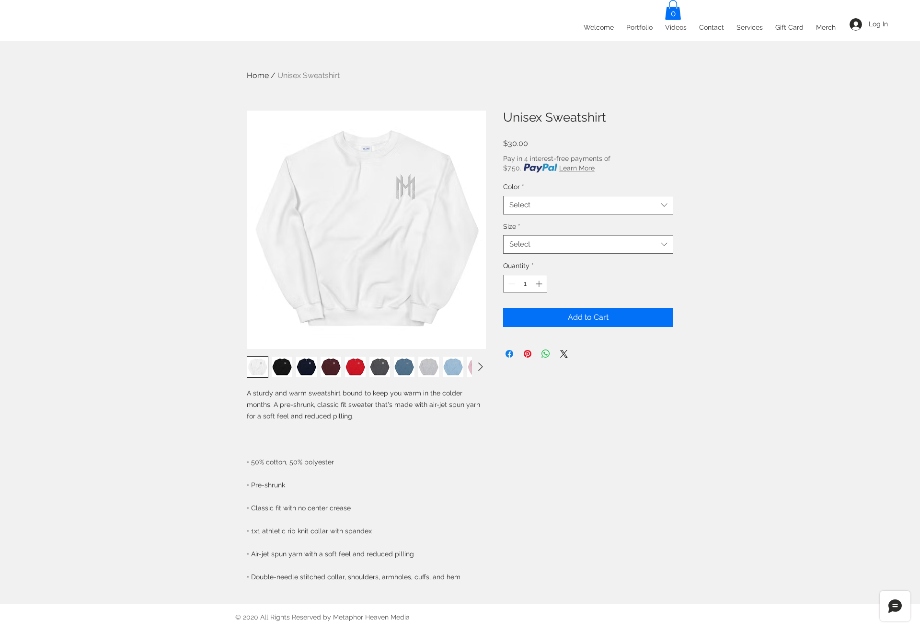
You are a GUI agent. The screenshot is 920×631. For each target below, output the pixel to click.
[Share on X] (564, 354)
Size (511, 226)
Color (513, 187)
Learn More (577, 168)
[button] (673, 10)
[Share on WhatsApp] (546, 354)
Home (258, 75)
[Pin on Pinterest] (527, 354)
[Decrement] (511, 283)
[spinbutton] (525, 283)
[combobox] (588, 205)
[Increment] (540, 283)
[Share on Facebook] (509, 354)
